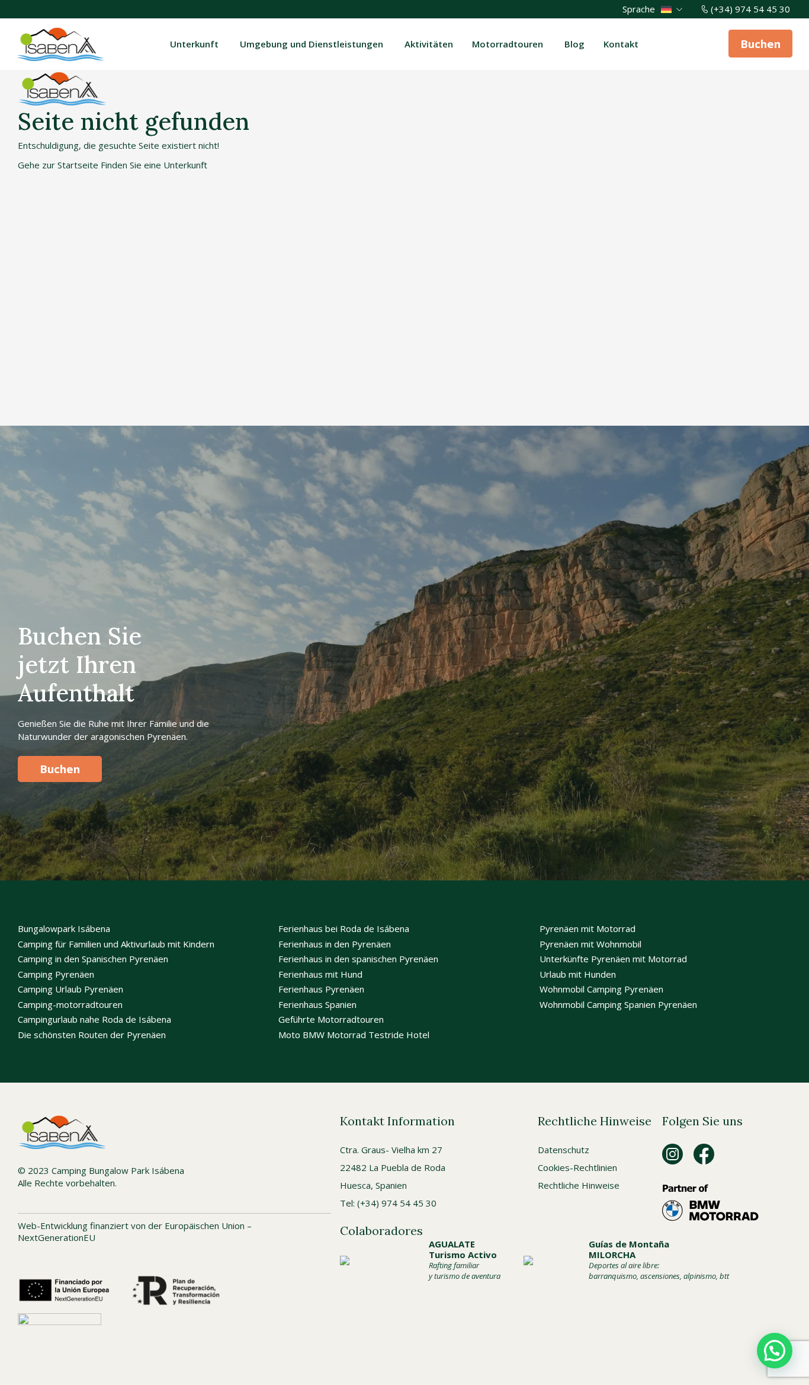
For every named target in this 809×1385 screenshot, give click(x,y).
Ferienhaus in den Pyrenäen (334, 944)
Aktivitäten (428, 44)
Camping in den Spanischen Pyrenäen (93, 959)
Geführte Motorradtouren (331, 1019)
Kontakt (620, 44)
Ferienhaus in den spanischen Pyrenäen (358, 959)
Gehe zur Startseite (58, 165)
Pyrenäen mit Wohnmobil (590, 944)
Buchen (760, 43)
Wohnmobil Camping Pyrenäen (601, 989)
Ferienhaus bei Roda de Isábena (343, 928)
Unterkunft (195, 44)
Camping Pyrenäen (56, 974)
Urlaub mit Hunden (578, 974)
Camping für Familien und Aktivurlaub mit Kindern (116, 944)
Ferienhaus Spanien (317, 1004)
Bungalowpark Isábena (64, 928)
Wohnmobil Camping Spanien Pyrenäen (618, 1004)
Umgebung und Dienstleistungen (313, 44)
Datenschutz (563, 1150)
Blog (574, 44)
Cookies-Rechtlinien (577, 1167)
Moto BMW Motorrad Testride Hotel (353, 1035)
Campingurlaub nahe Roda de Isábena (94, 1019)
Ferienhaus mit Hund (320, 974)
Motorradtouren (508, 44)
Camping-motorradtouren (70, 1004)
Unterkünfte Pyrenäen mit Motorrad (613, 959)
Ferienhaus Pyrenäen (321, 989)
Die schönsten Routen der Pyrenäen (92, 1035)
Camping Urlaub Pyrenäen (70, 989)
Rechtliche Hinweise (578, 1185)
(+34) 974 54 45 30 (750, 9)
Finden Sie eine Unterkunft (154, 165)
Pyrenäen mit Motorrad (587, 928)
